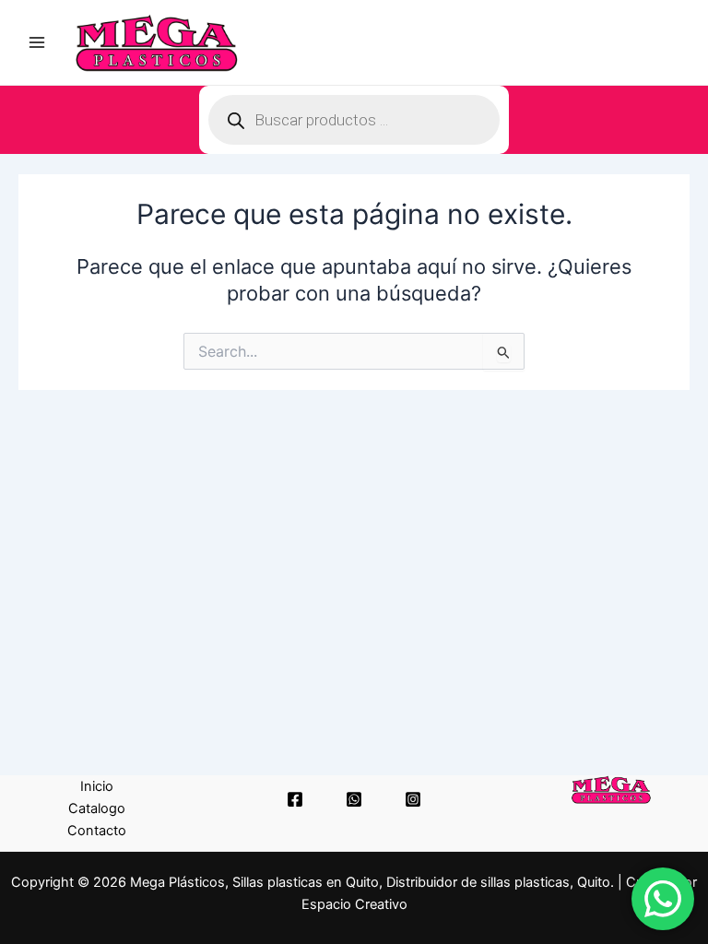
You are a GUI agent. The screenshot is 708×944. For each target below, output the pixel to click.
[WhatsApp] (354, 799)
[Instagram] (413, 799)
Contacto (96, 830)
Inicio (96, 786)
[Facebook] (295, 799)
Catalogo (96, 808)
